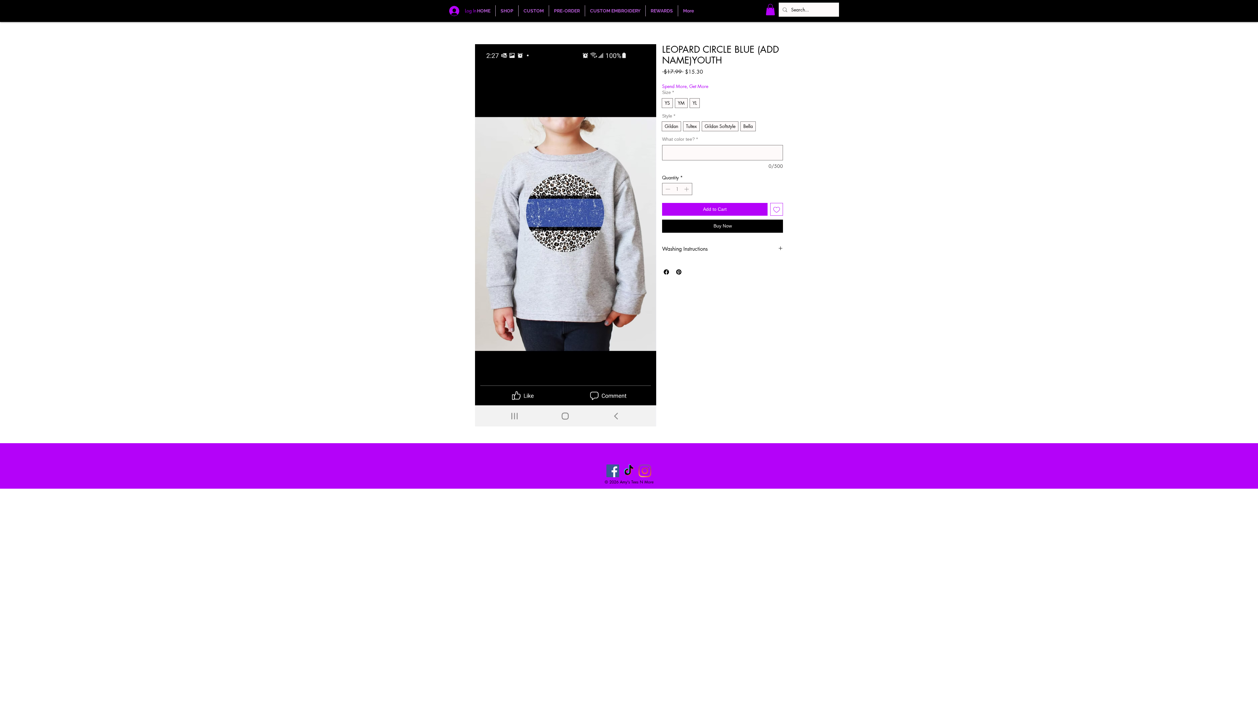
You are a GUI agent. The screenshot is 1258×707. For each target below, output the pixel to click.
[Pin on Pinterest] (679, 272)
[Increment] (687, 189)
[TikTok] (628, 470)
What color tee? (680, 139)
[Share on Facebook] (666, 272)
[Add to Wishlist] (776, 209)
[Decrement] (667, 189)
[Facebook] (612, 470)
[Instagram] (645, 470)
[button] (770, 9)
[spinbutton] (677, 189)
